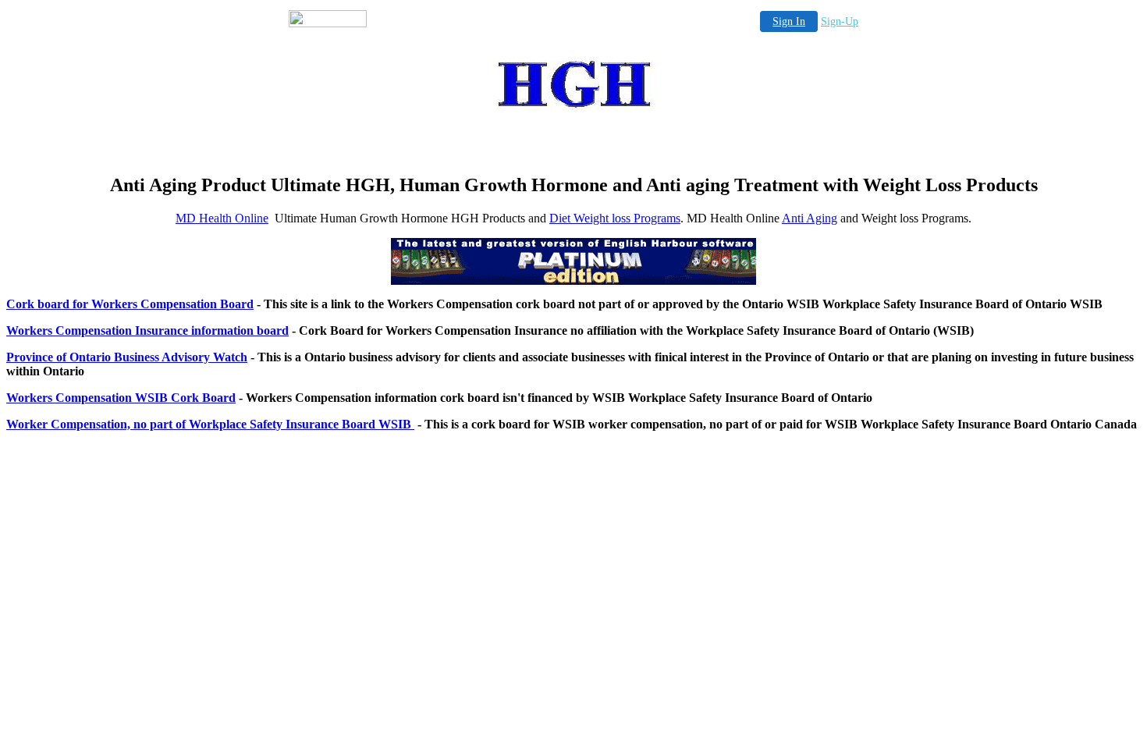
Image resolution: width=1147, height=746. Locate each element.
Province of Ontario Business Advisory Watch (126, 357)
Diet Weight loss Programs (614, 218)
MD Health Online (222, 218)
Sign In (788, 21)
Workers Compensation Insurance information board (147, 330)
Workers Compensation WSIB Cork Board (121, 397)
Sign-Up (839, 21)
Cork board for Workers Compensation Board (130, 304)
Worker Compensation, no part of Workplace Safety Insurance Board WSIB (210, 424)
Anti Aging (809, 218)
